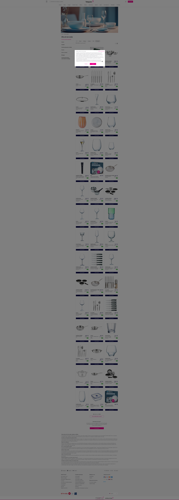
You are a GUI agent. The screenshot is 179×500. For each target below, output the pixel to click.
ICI (102, 61)
